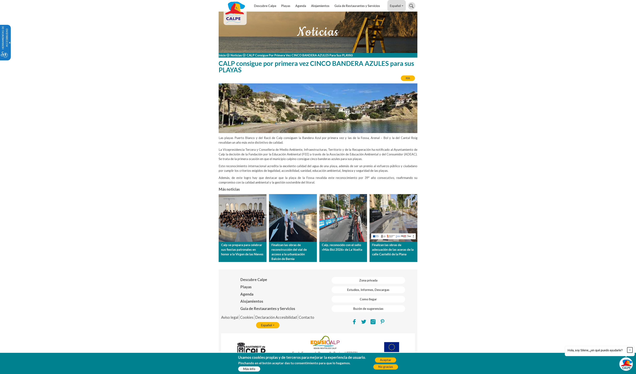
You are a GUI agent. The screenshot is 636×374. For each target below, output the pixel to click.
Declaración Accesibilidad (276, 317)
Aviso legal (229, 317)
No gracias (385, 367)
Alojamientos (251, 301)
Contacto (306, 317)
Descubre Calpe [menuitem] (265, 6)
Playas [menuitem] (285, 6)
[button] (411, 6)
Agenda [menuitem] (300, 6)
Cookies (246, 317)
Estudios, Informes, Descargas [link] (368, 290)
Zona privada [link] (368, 280)
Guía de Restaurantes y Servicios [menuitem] (357, 6)
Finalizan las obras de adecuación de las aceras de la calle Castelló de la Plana (393, 249)
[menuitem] (267, 279)
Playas (246, 287)
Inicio (222, 55)
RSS (408, 78)
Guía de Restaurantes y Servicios (267, 308)
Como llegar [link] (368, 299)
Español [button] (395, 6)
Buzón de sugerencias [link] (368, 308)
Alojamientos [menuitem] (320, 6)
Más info (249, 369)
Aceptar (385, 360)
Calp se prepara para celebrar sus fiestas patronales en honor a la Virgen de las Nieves (242, 249)
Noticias (236, 55)
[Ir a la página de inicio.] (235, 6)
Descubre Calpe (253, 279)
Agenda (246, 294)
